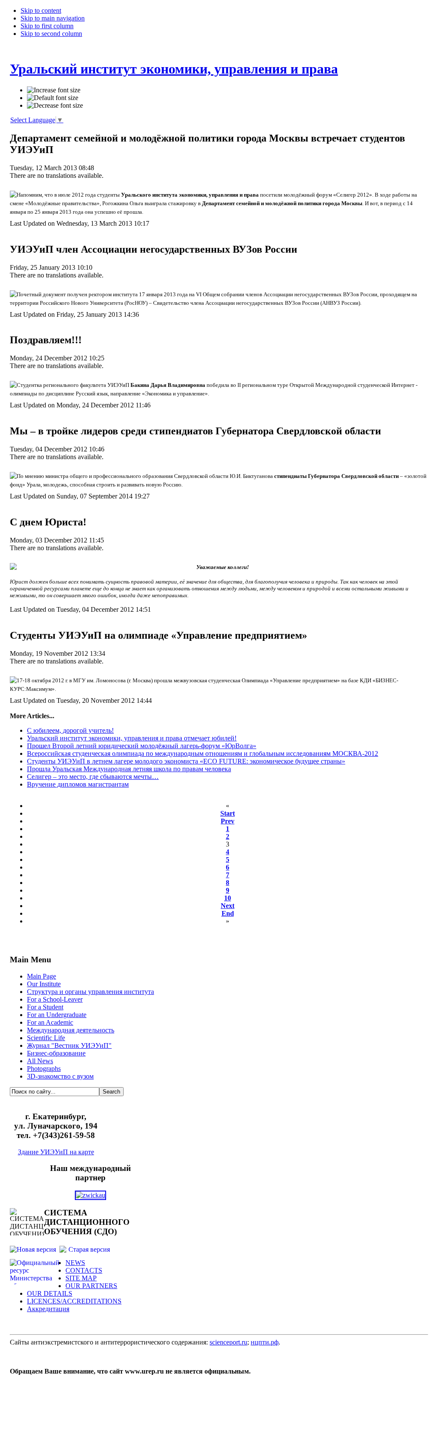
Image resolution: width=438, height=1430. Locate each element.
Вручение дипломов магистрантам (78, 784)
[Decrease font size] (55, 105)
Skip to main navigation (53, 18)
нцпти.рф (264, 1342)
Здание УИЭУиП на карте (56, 1152)
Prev (227, 821)
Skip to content (41, 10)
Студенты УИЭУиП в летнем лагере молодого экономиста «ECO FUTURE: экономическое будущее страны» (186, 761)
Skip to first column (47, 25)
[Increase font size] (53, 90)
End (228, 913)
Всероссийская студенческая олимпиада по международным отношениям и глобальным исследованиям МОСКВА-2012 (202, 753)
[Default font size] (52, 98)
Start (227, 813)
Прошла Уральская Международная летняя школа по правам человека (129, 768)
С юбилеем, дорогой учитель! (70, 730)
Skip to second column (51, 33)
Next (227, 905)
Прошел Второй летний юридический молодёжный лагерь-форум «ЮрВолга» (141, 745)
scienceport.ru (228, 1342)
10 (227, 898)
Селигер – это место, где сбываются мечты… (93, 776)
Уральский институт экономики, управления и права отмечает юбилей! (132, 738)
